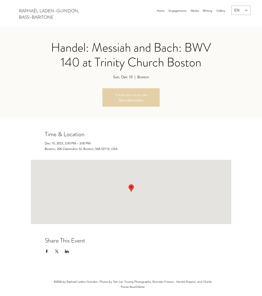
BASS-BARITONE (36, 17)
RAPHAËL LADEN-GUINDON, (49, 11)
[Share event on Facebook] (47, 251)
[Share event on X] (57, 251)
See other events (131, 100)
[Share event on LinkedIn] (67, 251)
